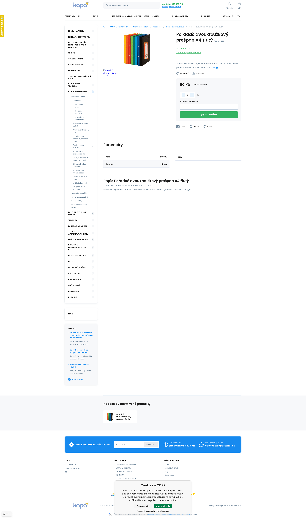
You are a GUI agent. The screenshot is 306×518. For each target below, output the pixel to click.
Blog (166, 471)
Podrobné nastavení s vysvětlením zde (153, 511)
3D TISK (71, 53)
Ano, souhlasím (163, 506)
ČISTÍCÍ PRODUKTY (76, 65)
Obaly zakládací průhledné (79, 165)
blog (70, 314)
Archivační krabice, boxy (81, 131)
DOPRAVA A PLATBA (123, 468)
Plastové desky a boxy (80, 177)
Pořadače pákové (79, 105)
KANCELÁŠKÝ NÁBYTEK (77, 226)
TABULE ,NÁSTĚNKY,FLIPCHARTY (78, 232)
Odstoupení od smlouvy (126, 464)
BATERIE (71, 261)
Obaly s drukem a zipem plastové (80, 159)
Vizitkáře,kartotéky (80, 183)
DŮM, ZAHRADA (74, 279)
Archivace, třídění (140, 27)
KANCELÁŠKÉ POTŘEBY (119, 27)
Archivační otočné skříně (80, 124)
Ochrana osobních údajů (126, 478)
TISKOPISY (72, 220)
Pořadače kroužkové (175, 27)
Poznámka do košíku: (189, 101)
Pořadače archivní (79, 112)
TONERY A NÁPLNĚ (75, 59)
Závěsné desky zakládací (79, 188)
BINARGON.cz (236, 505)
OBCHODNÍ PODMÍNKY (125, 471)
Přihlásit (150, 445)
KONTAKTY (120, 475)
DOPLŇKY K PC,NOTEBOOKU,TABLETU (78, 247)
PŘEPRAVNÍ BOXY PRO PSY (79, 37)
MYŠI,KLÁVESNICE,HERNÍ (78, 239)
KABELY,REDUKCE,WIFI (77, 255)
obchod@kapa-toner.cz (171, 7)
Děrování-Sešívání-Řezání (79, 205)
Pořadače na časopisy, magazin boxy (80, 138)
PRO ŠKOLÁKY (74, 71)
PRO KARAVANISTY (76, 31)
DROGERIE (72, 297)
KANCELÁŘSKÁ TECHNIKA (74, 84)
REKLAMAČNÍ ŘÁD (171, 468)
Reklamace (169, 475)
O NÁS (167, 464)
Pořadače (157, 27)
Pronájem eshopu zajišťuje (219, 505)
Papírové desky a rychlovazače (80, 171)
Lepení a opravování (79, 197)
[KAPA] (104, 27)
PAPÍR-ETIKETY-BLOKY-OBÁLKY (78, 213)
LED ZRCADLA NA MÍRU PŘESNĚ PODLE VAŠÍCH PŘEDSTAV (77, 45)
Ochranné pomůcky (77, 267)
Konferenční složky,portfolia (79, 152)
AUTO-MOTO (74, 273)
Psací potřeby (76, 201)
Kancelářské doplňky (79, 193)
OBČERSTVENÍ (74, 285)
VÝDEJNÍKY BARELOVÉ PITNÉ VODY (79, 77)
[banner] (81, 5)
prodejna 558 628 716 (172, 4)
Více (213, 67)
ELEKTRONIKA (73, 291)
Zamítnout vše (143, 506)
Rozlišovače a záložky (78, 146)
